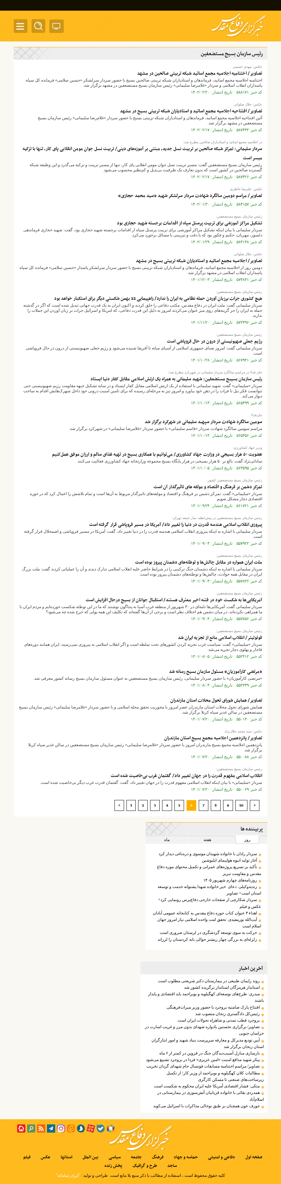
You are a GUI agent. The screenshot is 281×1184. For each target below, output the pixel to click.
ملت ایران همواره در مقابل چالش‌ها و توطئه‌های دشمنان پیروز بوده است (198, 562)
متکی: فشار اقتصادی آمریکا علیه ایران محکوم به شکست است (207, 1086)
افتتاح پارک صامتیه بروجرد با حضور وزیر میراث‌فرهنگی (213, 1007)
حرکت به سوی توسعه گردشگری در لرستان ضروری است (208, 932)
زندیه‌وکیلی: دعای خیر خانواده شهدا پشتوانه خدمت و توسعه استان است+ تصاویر (209, 890)
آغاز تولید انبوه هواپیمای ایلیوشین (229, 860)
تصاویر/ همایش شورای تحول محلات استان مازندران (216, 700)
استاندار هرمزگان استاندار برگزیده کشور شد (222, 987)
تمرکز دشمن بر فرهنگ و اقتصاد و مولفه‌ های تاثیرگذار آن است (208, 487)
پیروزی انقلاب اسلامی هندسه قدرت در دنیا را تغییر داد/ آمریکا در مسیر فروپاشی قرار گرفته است (175, 525)
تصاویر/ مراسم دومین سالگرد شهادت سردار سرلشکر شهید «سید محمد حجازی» (190, 196)
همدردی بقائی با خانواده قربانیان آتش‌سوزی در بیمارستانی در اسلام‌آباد (210, 1095)
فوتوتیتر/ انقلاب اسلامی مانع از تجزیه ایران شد (220, 638)
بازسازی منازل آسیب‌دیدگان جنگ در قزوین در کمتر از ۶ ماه (209, 1053)
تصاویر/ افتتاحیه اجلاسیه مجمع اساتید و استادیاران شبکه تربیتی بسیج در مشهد (191, 111)
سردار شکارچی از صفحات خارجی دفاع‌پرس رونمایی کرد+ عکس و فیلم (209, 903)
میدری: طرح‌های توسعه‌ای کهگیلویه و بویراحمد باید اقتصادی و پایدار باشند (206, 997)
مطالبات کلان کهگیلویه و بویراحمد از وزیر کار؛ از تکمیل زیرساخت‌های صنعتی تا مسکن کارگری (215, 1076)
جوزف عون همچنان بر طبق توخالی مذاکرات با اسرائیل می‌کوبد (206, 1105)
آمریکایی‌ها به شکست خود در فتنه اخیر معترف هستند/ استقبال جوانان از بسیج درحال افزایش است (174, 600)
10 (241, 805)
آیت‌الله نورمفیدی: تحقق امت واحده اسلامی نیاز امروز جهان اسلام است (209, 922)
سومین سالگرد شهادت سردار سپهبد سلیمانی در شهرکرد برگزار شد (203, 422)
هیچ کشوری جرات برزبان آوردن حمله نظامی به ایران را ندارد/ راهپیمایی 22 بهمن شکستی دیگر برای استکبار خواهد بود (158, 299)
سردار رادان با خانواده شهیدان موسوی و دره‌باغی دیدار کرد (208, 853)
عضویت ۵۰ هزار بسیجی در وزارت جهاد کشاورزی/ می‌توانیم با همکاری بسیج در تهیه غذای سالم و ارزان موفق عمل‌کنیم (157, 454)
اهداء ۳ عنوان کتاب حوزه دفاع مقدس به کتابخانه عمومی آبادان (205, 913)
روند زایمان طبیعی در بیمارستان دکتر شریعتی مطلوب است (209, 980)
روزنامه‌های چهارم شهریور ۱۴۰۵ (230, 880)
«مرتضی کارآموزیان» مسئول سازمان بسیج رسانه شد (215, 672)
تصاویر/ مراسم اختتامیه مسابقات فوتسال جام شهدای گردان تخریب (203, 1066)
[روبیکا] (111, 1128)
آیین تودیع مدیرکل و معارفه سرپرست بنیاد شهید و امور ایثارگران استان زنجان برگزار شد (207, 1043)
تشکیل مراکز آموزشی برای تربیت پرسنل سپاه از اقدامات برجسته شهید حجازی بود (189, 223)
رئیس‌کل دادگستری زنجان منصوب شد (227, 1013)
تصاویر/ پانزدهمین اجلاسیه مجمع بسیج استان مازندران (213, 738)
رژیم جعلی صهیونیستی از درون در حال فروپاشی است (214, 341)
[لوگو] (238, 37)
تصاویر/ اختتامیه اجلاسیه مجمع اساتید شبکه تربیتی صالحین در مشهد (199, 73)
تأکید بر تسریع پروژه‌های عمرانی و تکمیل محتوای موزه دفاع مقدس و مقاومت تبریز (209, 870)
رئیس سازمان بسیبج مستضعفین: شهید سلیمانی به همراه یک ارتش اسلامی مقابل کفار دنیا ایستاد (176, 379)
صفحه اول (253, 1157)
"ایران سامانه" (68, 1175)
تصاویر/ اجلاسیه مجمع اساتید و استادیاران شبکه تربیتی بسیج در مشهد (199, 261)
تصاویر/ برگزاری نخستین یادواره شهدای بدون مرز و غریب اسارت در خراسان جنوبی (204, 1030)
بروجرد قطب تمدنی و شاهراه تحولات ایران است (219, 1020)
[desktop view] (56, 27)
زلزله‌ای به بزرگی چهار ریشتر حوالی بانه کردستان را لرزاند (207, 939)
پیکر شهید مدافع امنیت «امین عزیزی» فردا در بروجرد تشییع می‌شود (203, 1059)
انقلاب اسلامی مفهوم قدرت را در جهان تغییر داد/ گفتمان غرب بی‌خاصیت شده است (186, 776)
